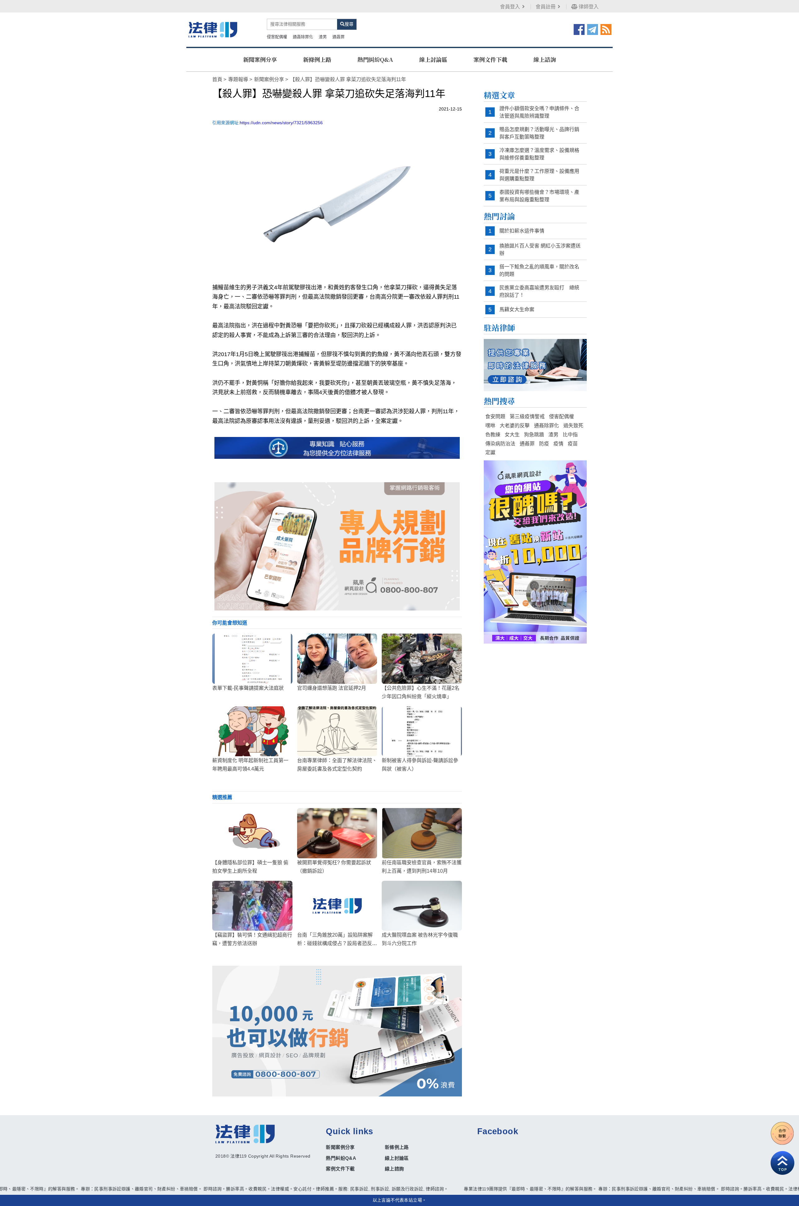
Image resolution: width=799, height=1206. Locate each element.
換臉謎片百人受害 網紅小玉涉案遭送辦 (540, 249)
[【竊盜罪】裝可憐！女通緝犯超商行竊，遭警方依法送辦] (252, 906)
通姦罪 (338, 36)
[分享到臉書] (579, 29)
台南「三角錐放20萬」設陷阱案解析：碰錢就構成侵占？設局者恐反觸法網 (337, 943)
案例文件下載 (490, 59)
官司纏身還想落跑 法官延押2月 (331, 688)
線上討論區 (433, 59)
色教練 (492, 434)
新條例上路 (317, 59)
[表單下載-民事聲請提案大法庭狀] (252, 659)
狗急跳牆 (534, 434)
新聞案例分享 (260, 59)
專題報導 (238, 79)
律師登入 (588, 6)
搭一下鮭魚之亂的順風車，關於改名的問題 (539, 270)
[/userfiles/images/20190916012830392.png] (212, 29)
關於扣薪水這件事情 (521, 230)
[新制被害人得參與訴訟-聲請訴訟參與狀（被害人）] (422, 731)
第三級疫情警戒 (527, 416)
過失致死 (573, 425)
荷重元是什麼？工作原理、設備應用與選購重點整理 (539, 175)
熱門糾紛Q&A (375, 59)
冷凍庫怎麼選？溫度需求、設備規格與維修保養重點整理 (539, 154)
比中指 (570, 434)
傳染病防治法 (500, 443)
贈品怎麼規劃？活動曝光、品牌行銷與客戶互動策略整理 (539, 133)
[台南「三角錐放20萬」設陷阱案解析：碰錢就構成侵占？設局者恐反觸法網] (337, 906)
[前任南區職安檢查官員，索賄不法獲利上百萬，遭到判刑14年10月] (422, 833)
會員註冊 (546, 6)
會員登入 (510, 6)
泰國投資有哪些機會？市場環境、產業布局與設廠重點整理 (539, 195)
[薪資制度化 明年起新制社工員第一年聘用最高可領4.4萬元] (252, 731)
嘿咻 (490, 425)
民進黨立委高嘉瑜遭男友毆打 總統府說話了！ (539, 291)
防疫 (544, 443)
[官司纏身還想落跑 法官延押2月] (337, 659)
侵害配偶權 (277, 36)
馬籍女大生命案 (516, 309)
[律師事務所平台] (337, 546)
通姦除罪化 (303, 36)
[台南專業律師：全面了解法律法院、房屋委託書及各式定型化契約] (337, 731)
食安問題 (495, 416)
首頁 (217, 79)
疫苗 (573, 443)
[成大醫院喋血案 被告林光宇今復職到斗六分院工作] (422, 906)
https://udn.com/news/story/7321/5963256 (281, 122)
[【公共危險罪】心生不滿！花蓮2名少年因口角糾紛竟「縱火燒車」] (422, 659)
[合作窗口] (782, 1133)
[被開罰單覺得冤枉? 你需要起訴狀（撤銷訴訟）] (337, 833)
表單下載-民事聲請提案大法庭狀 (248, 688)
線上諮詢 (544, 59)
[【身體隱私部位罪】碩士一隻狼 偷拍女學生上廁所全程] (252, 833)
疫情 (558, 443)
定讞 (490, 452)
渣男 (323, 36)
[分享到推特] (592, 29)
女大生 (512, 434)
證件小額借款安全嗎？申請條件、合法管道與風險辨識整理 (539, 112)
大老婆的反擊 (515, 425)
